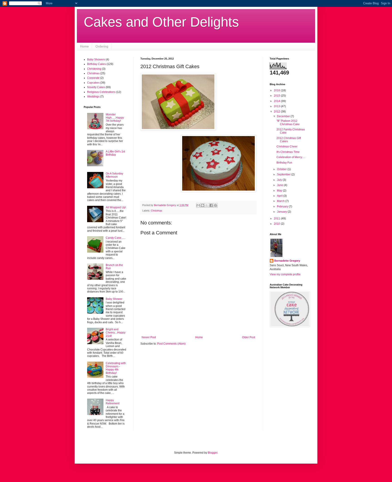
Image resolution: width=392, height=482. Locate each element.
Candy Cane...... (115, 237)
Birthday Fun (284, 162)
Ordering (102, 46)
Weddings (93, 96)
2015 (277, 95)
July (280, 179)
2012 (277, 111)
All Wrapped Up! (116, 207)
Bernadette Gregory (287, 260)
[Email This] (198, 205)
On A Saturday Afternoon (114, 175)
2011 (277, 218)
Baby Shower (114, 299)
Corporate (93, 78)
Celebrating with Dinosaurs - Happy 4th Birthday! (116, 368)
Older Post (248, 337)
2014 (277, 101)
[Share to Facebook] (211, 205)
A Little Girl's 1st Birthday (115, 153)
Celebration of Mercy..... (291, 157)
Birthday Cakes (96, 64)
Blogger (212, 452)
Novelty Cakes (96, 87)
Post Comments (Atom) (171, 343)
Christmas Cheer (287, 146)
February (283, 206)
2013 (277, 106)
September (284, 174)
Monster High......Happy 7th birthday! (115, 118)
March (281, 201)
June (280, 185)
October (282, 169)
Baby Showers (96, 59)
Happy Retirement (112, 402)
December (284, 116)
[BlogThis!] (202, 205)
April (280, 195)
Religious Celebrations (101, 92)
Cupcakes (93, 82)
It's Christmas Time (288, 152)
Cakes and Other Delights (161, 22)
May (280, 190)
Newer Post (149, 337)
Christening (94, 68)
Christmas (156, 210)
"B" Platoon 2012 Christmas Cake (288, 122)
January (282, 211)
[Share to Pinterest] (215, 205)
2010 (277, 223)
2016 (277, 90)
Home (84, 46)
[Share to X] (207, 205)
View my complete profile (285, 274)
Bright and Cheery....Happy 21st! (115, 333)
